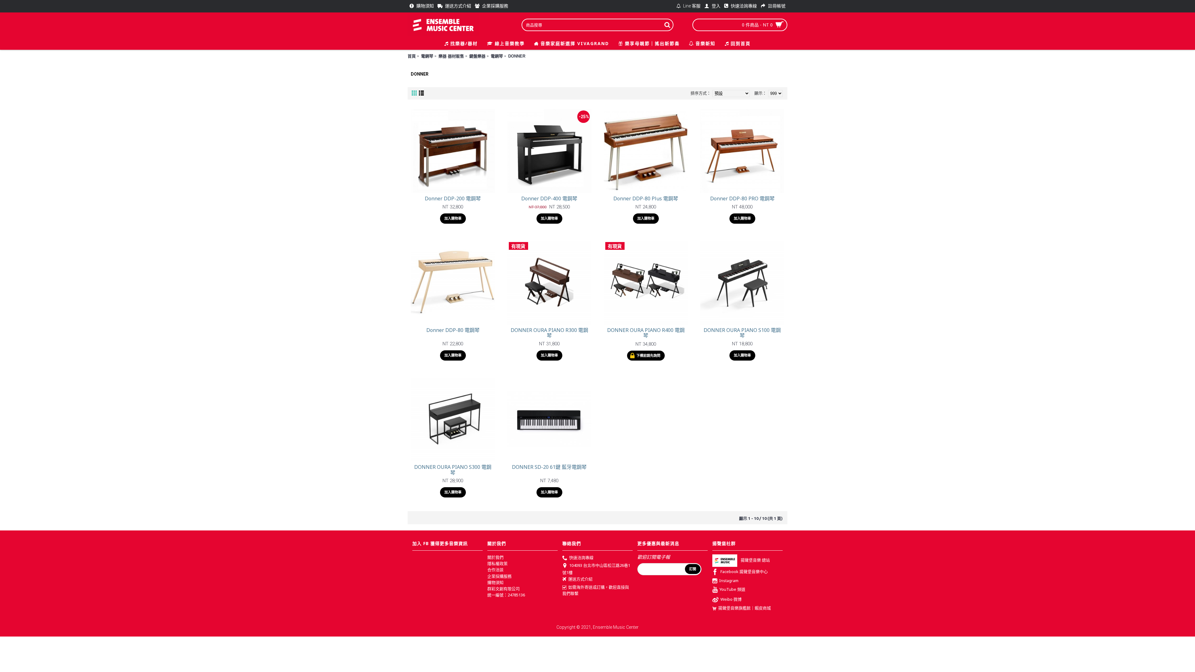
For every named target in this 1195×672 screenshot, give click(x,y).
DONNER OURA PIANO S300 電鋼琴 (452, 470)
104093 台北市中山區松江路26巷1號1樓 (596, 569)
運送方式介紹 (580, 579)
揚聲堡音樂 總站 (755, 560)
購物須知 (495, 582)
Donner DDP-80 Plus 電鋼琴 (645, 198)
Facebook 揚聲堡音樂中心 (744, 572)
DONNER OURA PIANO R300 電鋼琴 (549, 333)
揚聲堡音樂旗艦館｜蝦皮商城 (744, 608)
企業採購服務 (499, 576)
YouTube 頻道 (732, 589)
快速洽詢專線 (581, 557)
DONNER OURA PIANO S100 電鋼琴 (742, 333)
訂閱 (692, 569)
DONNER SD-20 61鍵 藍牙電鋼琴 (549, 467)
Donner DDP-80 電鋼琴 (453, 330)
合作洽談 (495, 569)
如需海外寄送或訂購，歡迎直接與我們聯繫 (595, 590)
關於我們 (495, 557)
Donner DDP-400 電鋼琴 (549, 198)
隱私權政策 (497, 563)
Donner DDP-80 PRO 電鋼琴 (742, 198)
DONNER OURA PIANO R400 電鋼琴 (646, 333)
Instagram (728, 580)
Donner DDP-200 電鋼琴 (453, 198)
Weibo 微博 (731, 599)
